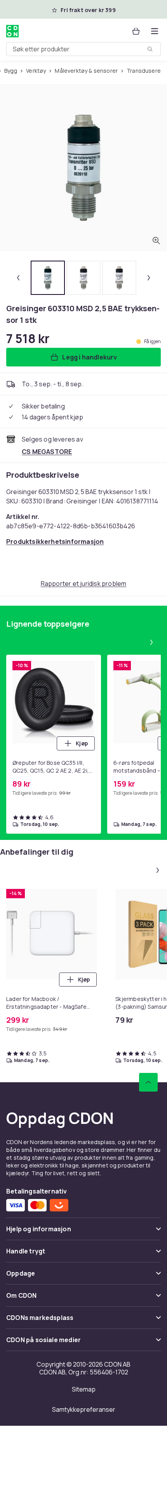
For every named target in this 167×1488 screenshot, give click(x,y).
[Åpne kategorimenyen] (154, 31)
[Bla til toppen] (148, 1082)
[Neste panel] (151, 642)
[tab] (48, 278)
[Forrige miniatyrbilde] (18, 277)
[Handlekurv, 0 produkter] (136, 31)
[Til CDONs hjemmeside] (12, 31)
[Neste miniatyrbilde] (148, 277)
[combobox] (83, 49)
